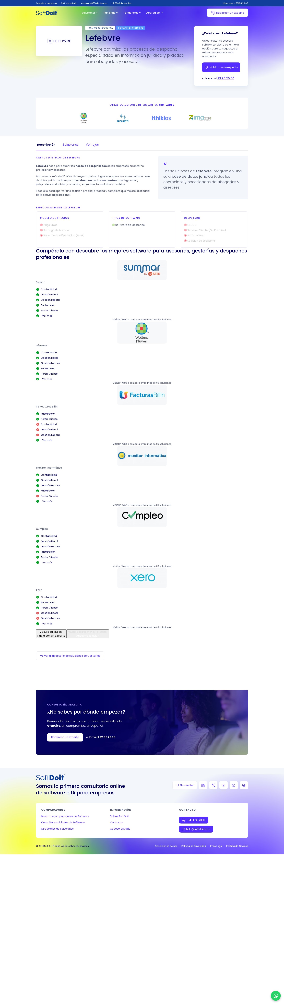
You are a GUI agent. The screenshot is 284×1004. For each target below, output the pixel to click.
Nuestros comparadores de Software (65, 816)
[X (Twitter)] (213, 785)
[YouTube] (223, 785)
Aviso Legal (216, 846)
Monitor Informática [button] (49, 468)
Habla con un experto (230, 13)
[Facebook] (244, 785)
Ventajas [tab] (92, 145)
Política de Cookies (237, 846)
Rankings (109, 13)
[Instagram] (234, 785)
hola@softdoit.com (198, 829)
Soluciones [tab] (71, 145)
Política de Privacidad (193, 846)
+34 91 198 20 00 (195, 820)
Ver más (46, 315)
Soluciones (88, 13)
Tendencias (130, 13)
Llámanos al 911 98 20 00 (235, 3)
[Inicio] (47, 13)
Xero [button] (39, 590)
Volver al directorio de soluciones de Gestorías (70, 656)
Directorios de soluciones (57, 829)
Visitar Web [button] (120, 319)
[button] (142, 270)
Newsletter (187, 785)
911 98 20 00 (225, 78)
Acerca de (153, 13)
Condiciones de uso (166, 846)
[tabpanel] (142, 202)
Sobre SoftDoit (119, 816)
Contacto (116, 822)
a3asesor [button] (42, 345)
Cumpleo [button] (42, 529)
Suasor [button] (40, 282)
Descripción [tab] (46, 145)
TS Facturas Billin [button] (47, 406)
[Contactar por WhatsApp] (276, 996)
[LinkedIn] (203, 785)
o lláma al (100, 737)
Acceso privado (120, 829)
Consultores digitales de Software (63, 822)
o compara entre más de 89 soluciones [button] (149, 319)
